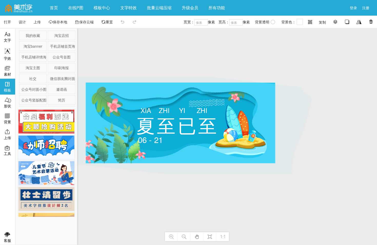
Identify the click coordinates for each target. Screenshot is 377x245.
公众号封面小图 (33, 89)
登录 (353, 7)
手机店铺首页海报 (62, 46)
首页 (54, 8)
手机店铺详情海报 (33, 56)
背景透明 (262, 21)
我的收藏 (33, 35)
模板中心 (102, 8)
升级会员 (190, 8)
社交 (32, 78)
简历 (61, 100)
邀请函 (61, 89)
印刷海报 (61, 67)
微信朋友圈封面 (62, 78)
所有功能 (219, 8)
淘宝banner (33, 46)
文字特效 (128, 8)
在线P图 (75, 8)
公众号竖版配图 (33, 100)
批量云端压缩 (159, 8)
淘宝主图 (33, 67)
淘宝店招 (61, 35)
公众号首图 (62, 56)
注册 (365, 7)
